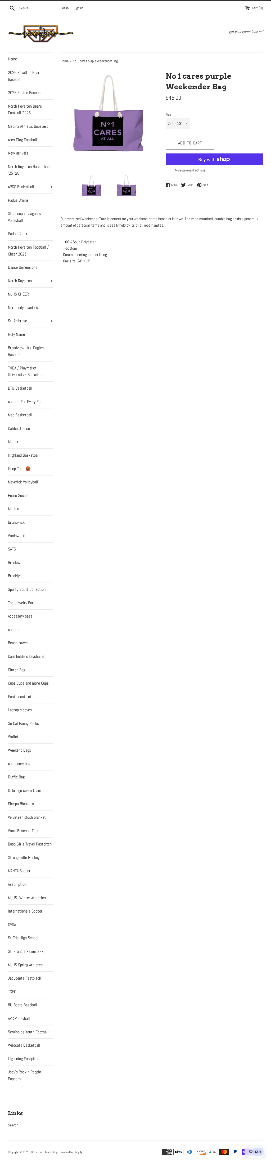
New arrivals (18, 153)
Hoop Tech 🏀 (19, 469)
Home (12, 59)
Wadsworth (17, 536)
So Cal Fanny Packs (23, 723)
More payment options (190, 170)
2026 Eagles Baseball (25, 92)
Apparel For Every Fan (25, 401)
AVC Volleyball (19, 1018)
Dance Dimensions (22, 267)
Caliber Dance (19, 428)
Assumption (17, 884)
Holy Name (16, 334)
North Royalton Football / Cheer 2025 (28, 250)
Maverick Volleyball (23, 482)
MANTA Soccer (19, 871)
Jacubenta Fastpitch (24, 978)
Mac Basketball (20, 415)
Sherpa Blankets (21, 804)
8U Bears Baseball (22, 1005)
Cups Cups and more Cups (28, 683)
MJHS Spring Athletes (25, 965)
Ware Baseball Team (24, 831)
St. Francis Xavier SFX (26, 951)
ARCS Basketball (30, 187)
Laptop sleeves (20, 710)
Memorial (15, 441)
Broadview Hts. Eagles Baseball (26, 351)
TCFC (12, 991)
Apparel (14, 629)
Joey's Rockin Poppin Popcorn (24, 1075)
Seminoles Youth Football (28, 1032)
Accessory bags (20, 616)
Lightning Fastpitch (23, 1058)
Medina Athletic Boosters (28, 126)
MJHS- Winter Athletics (27, 898)
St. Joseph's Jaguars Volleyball (24, 217)
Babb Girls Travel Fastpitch (30, 844)
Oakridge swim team (24, 790)
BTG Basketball (20, 388)
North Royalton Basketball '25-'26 (29, 170)
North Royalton (30, 281)
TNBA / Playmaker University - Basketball (26, 371)
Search (13, 1124)
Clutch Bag (16, 670)
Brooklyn (14, 576)
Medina (13, 509)
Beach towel (18, 643)
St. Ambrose (30, 321)
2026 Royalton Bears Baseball (24, 76)
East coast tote (20, 696)
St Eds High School (23, 938)
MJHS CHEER (18, 294)
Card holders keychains (26, 656)
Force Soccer (18, 495)
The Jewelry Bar (20, 603)
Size (168, 115)
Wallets (14, 736)
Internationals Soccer (25, 911)
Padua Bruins (18, 200)
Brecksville (16, 562)
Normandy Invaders (23, 307)
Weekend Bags (19, 750)
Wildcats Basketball (24, 1045)
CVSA (12, 924)
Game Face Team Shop (44, 1152)
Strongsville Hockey (23, 857)
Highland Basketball (24, 455)
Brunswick (16, 522)
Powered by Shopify (71, 1152)
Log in (65, 8)
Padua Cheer (18, 233)
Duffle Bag (16, 777)
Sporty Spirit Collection (27, 589)
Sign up (78, 8)
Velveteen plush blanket (27, 817)
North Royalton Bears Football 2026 (25, 109)
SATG (12, 549)
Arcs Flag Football (22, 140)
